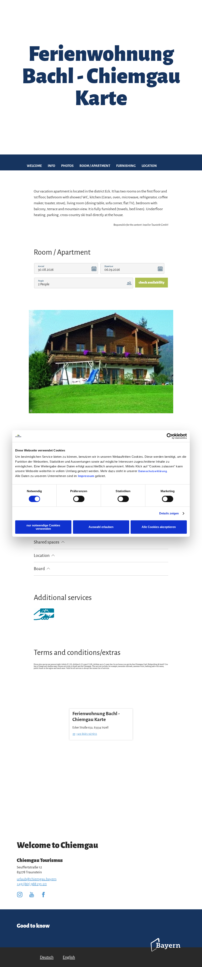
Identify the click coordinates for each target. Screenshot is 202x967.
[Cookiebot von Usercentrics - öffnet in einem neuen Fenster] (169, 436)
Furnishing (126, 166)
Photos (67, 166)
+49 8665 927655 (86, 733)
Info (51, 166)
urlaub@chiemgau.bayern (36, 879)
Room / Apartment (94, 166)
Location (149, 166)
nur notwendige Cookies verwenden (43, 527)
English (69, 957)
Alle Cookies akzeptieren (159, 527)
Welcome (34, 166)
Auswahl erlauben (101, 527)
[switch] (78, 499)
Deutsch (46, 957)
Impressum (86, 476)
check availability (151, 282)
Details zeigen (169, 513)
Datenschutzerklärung (152, 471)
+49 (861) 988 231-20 (32, 884)
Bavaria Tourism (165, 950)
